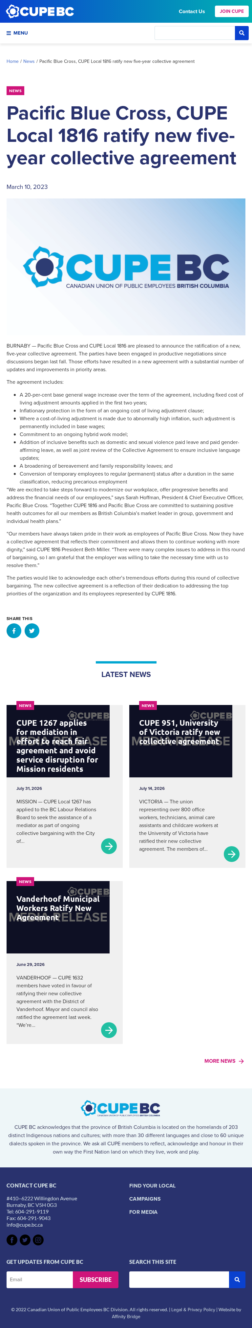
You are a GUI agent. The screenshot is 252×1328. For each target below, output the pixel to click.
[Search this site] (195, 33)
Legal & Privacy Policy (193, 1309)
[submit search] (242, 33)
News (29, 61)
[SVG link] (12, 1240)
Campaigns (145, 1199)
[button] (14, 630)
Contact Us (192, 11)
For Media (143, 1212)
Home (13, 61)
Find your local (152, 1185)
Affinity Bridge (126, 1316)
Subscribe (96, 1279)
